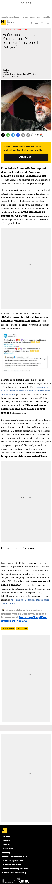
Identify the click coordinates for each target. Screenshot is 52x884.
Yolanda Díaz (22, 628)
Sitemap (6, 853)
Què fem (6, 841)
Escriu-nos (7, 849)
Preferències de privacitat (15, 869)
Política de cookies (11, 865)
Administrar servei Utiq (14, 873)
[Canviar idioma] (42, 22)
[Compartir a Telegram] (13, 135)
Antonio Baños (8, 628)
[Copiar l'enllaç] (28, 135)
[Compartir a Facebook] (18, 135)
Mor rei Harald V (43, 17)
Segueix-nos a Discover (11, 17)
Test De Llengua (28, 17)
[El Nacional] (3, 22)
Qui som (6, 837)
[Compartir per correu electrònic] (23, 135)
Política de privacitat (12, 861)
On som (6, 845)
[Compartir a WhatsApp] (8, 135)
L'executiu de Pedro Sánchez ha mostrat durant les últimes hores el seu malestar (25, 390)
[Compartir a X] (3, 135)
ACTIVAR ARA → (26, 157)
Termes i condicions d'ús (14, 857)
